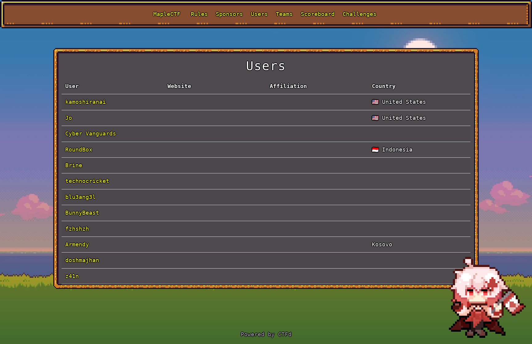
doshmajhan (82, 260)
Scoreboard (318, 14)
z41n (72, 276)
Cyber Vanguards (90, 133)
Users (259, 14)
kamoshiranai (85, 102)
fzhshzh (77, 228)
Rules (199, 14)
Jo (68, 118)
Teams (284, 14)
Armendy (77, 244)
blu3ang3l (80, 197)
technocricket (87, 181)
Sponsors (229, 14)
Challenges (360, 14)
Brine (73, 165)
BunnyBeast (82, 212)
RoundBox (78, 149)
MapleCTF (166, 14)
